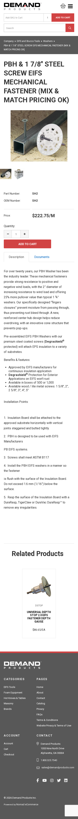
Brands (8, 709)
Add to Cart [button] (63, 17)
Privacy (40, 709)
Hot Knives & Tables (15, 698)
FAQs (39, 714)
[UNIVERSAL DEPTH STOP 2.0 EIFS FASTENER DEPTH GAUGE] (39, 586)
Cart (6, 749)
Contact (41, 698)
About (40, 692)
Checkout (9, 754)
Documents (41, 257)
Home (40, 687)
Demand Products (23, 7)
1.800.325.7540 (49, 760)
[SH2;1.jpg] (39, 135)
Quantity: (9, 226)
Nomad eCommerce (27, 804)
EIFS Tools (9, 687)
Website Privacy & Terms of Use (54, 725)
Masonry (8, 703)
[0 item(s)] (63, 4)
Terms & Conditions (47, 720)
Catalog (41, 703)
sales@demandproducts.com (57, 767)
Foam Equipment (13, 692)
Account (8, 743)
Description (16, 257)
